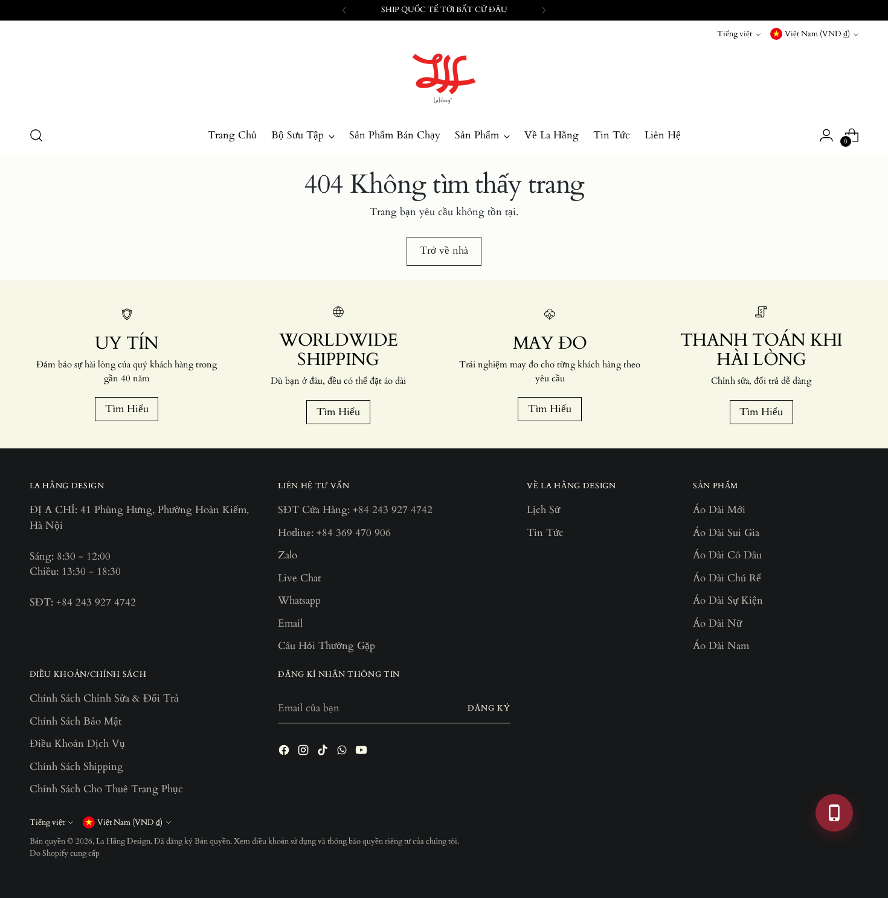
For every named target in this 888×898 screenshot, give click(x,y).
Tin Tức (545, 533)
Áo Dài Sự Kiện (728, 600)
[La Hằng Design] (444, 78)
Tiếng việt (734, 33)
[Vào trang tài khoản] (826, 135)
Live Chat (299, 578)
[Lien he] (834, 813)
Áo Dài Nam (721, 646)
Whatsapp (299, 600)
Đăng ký (489, 708)
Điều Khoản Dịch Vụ (77, 744)
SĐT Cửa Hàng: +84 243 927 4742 (355, 510)
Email (290, 623)
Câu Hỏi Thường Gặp (326, 646)
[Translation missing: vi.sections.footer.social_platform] (285, 752)
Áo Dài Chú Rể (727, 578)
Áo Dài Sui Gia (726, 533)
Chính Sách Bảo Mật (75, 721)
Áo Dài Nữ (717, 623)
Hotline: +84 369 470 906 (334, 533)
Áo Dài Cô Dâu (727, 555)
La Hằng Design (123, 841)
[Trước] (344, 10)
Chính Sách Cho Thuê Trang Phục (106, 789)
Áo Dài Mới (719, 510)
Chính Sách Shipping (76, 767)
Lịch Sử (543, 510)
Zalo (287, 555)
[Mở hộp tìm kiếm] (36, 135)
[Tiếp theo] (543, 10)
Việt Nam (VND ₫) (817, 33)
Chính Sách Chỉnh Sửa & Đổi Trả (104, 698)
